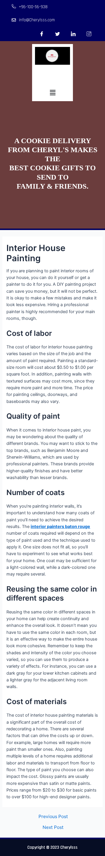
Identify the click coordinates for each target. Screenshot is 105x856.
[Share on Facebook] (42, 34)
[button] (52, 92)
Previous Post (53, 816)
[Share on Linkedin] (73, 34)
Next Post (53, 827)
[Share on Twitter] (57, 34)
